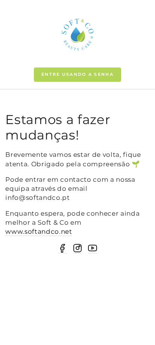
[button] (77, 74)
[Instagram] (77, 248)
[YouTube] (92, 248)
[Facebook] (62, 248)
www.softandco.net (38, 231)
